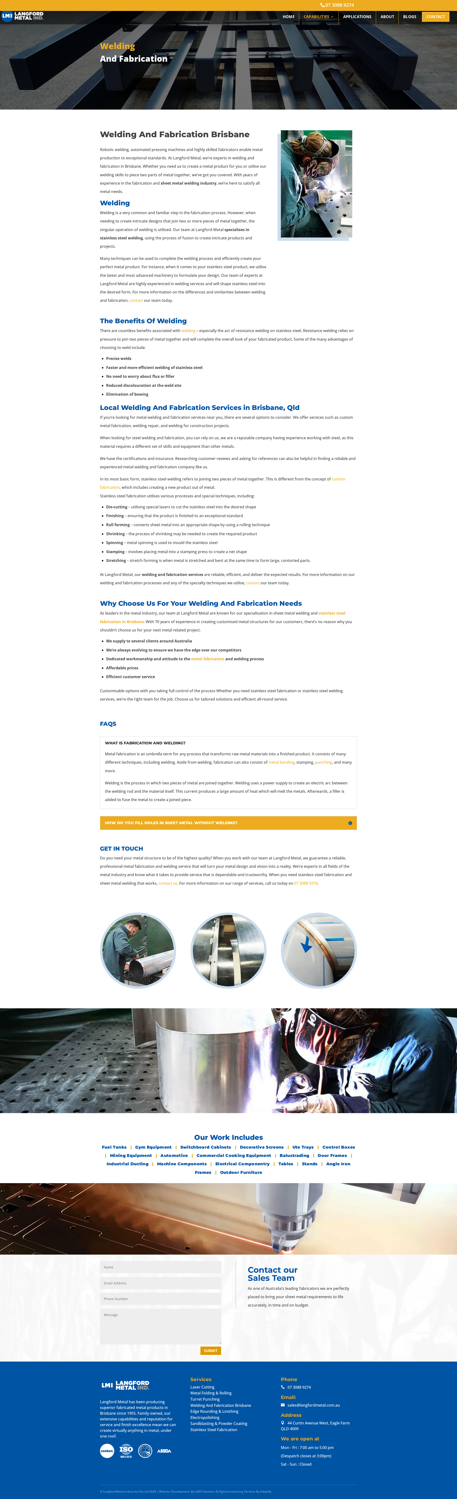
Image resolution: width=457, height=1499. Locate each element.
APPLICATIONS (357, 17)
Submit (211, 1350)
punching (323, 762)
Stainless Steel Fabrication (213, 1429)
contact (136, 300)
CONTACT (436, 17)
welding (188, 330)
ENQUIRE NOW (143, 1104)
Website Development (174, 1491)
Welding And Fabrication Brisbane (220, 1405)
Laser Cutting (202, 1386)
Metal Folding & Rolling (211, 1393)
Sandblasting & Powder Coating (218, 1423)
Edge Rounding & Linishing (214, 1411)
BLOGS (410, 17)
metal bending (281, 762)
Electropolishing (204, 1417)
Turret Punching (205, 1399)
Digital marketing (231, 1491)
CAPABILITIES (316, 17)
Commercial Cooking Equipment (235, 1155)
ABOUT (387, 17)
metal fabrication (207, 658)
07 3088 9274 (339, 5)
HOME (289, 17)
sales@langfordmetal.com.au (314, 1405)
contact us (168, 883)
